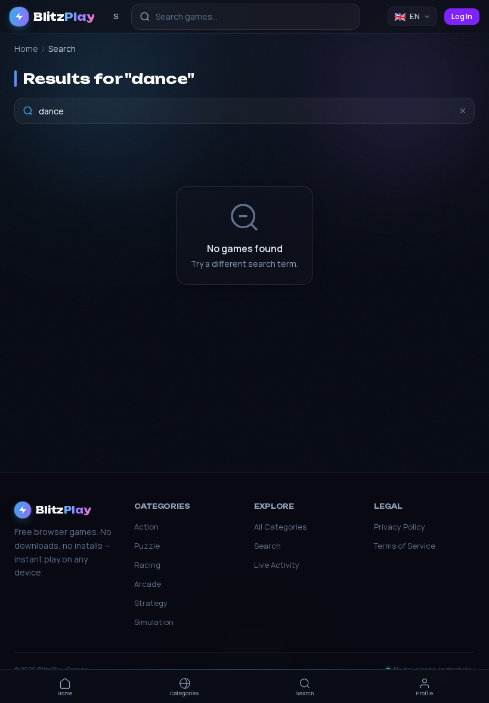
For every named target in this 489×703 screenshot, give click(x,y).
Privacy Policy (399, 526)
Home (26, 48)
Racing (147, 564)
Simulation (154, 622)
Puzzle (147, 545)
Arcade (147, 583)
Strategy (151, 603)
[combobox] (245, 17)
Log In (461, 16)
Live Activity (276, 564)
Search (267, 545)
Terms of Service (404, 545)
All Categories (280, 526)
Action (146, 526)
